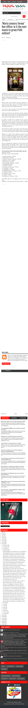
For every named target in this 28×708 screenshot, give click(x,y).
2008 (3, 622)
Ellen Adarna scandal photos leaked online (11, 567)
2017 (3, 539)
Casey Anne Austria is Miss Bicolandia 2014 (12, 577)
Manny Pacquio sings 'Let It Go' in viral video (12, 582)
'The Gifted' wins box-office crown (10, 579)
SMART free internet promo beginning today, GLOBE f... (14, 557)
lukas (4, 629)
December (5, 545)
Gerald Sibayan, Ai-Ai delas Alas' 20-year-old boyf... (13, 568)
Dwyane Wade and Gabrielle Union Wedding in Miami (14, 601)
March (4, 610)
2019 (3, 536)
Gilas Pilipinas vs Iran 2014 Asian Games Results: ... (14, 559)
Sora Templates (11, 703)
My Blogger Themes (20, 703)
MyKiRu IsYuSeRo (17, 702)
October (5, 548)
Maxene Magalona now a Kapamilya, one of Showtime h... (15, 551)
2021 (3, 532)
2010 (3, 619)
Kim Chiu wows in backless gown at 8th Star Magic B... (14, 587)
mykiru (4, 656)
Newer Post (3, 413)
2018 (3, 537)
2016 (3, 540)
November (5, 546)
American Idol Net (6, 675)
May (4, 607)
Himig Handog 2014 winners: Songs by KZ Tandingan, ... (14, 553)
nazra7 (4, 634)
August (4, 602)
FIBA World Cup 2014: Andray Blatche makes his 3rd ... (14, 598)
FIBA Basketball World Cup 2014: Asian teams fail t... (14, 593)
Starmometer (21, 678)
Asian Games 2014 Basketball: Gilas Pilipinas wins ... (14, 562)
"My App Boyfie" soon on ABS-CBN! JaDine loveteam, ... (15, 588)
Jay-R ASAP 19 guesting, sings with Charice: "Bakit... (14, 554)
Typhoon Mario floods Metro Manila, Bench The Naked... (14, 565)
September (5, 549)
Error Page (19, 1)
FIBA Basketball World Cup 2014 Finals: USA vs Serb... (14, 576)
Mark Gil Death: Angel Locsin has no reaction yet (13, 596)
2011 (3, 618)
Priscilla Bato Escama (8, 641)
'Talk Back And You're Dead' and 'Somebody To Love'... (14, 594)
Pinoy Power (12, 678)
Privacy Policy (19, 666)
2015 (3, 542)
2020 (3, 534)
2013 (3, 615)
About (9, 1)
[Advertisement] (14, 51)
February (5, 612)
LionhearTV (4, 678)
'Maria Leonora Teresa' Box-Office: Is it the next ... (13, 563)
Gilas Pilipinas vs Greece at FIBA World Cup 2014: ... (14, 599)
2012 (3, 616)
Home (4, 1)
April (4, 608)
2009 (3, 621)
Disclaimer (4, 669)
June (4, 605)
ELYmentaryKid (15, 675)
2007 (3, 624)
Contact (14, 1)
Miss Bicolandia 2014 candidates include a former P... (14, 581)
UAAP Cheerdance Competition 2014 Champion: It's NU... (15, 573)
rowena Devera (6, 650)
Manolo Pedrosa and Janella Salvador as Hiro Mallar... (14, 574)
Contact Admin (10, 666)
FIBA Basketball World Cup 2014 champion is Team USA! (15, 570)
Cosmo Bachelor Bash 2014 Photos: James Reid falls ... (14, 560)
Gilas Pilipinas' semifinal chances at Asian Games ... (14, 556)
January (5, 613)
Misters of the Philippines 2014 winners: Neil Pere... (13, 584)
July (4, 604)
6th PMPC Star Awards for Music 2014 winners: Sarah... (14, 571)
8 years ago (17, 632)
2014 (3, 543)
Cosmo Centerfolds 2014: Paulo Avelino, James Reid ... (14, 591)
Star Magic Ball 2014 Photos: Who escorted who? (13, 585)
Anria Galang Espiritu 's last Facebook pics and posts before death (12, 639)
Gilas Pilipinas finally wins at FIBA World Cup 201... (13, 590)
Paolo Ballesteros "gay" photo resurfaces (7, 632)
